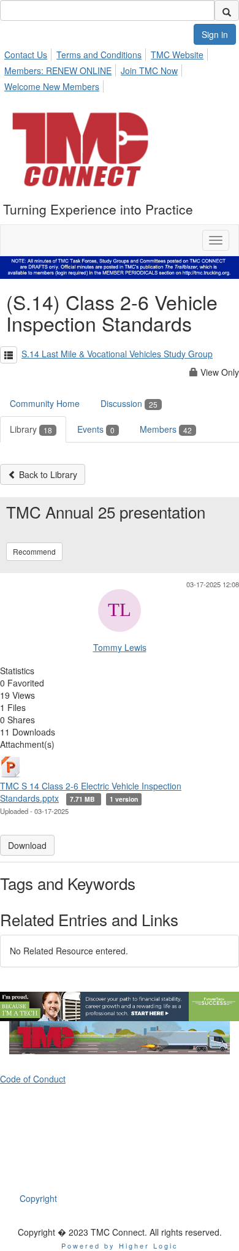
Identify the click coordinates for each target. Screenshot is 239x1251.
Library (31, 429)
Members (166, 429)
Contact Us (25, 54)
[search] (226, 10)
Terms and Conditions (99, 54)
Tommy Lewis (119, 647)
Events (96, 429)
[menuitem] (29, 53)
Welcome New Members (51, 86)
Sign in (215, 34)
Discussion (129, 403)
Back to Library (47, 474)
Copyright (38, 1198)
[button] (8, 354)
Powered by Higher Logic (119, 1245)
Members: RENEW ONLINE (58, 70)
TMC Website (177, 54)
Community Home (45, 403)
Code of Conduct (33, 1079)
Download (27, 845)
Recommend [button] (34, 551)
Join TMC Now (149, 70)
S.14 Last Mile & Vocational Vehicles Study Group (117, 354)
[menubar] (119, 69)
